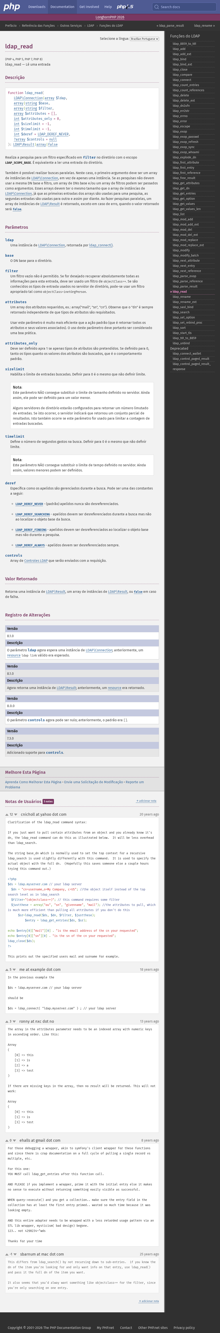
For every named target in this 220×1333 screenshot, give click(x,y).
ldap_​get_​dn (181, 188)
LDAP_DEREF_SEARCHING (32, 514)
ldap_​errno (180, 116)
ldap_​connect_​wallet (187, 353)
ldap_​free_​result (184, 178)
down (15, 815)
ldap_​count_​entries (186, 85)
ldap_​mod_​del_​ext (185, 235)
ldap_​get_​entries (184, 193)
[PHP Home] (12, 7)
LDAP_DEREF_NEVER (53, 134)
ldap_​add (179, 49)
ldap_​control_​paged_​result (191, 359)
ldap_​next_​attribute (186, 261)
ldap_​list (179, 214)
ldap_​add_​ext (182, 54)
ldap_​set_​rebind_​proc (187, 322)
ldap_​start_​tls (182, 333)
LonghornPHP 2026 (110, 17)
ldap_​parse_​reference (188, 281)
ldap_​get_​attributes (186, 183)
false (53, 144)
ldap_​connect (182, 80)
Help (108, 7)
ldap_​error (180, 121)
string (31, 103)
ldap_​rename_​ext (185, 302)
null (53, 139)
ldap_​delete (181, 95)
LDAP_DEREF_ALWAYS (30, 545)
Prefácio (11, 26)
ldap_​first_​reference (186, 173)
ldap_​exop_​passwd (186, 137)
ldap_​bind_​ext (182, 64)
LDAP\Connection (28, 98)
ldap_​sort (179, 328)
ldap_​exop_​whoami (186, 152)
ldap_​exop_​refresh (185, 142)
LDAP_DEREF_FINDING (30, 530)
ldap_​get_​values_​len (187, 209)
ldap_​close (180, 69)
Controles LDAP (36, 561)
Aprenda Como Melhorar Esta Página (33, 782)
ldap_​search (181, 312)
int (17, 119)
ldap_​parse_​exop (184, 276)
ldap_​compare (182, 75)
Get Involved (89, 7)
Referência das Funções (38, 26)
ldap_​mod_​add (183, 219)
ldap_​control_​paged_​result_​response (192, 366)
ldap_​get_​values (184, 204)
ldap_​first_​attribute (186, 162)
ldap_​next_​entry (184, 266)
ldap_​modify (181, 250)
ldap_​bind (179, 59)
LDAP (90, 26)
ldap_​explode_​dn (184, 157)
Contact (126, 1328)
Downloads (36, 7)
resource (14, 655)
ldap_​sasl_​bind (183, 307)
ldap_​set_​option (184, 317)
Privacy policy (184, 1328)
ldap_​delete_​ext (184, 100)
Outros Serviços (71, 26)
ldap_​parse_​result (185, 286)
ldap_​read (180, 291)
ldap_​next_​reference (187, 271)
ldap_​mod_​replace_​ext (188, 245)
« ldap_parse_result (170, 26)
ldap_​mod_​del (182, 230)
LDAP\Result (23, 144)
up (8, 815)
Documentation (62, 7)
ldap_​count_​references (188, 90)
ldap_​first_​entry (183, 168)
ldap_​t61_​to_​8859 (184, 338)
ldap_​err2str (181, 111)
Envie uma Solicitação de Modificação (93, 782)
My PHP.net (105, 1328)
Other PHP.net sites (153, 1328)
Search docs (170, 7)
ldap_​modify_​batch (186, 255)
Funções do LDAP (111, 26)
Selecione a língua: (114, 39)
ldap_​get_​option (184, 199)
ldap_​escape (181, 126)
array (49, 98)
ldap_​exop (180, 131)
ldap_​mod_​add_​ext (186, 224)
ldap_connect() (101, 245)
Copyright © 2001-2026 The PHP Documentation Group (49, 1328)
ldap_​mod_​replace (185, 240)
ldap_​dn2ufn (181, 106)
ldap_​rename (182, 297)
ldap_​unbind (181, 343)
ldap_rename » (204, 26)
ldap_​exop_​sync (184, 147)
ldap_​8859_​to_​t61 (184, 44)
